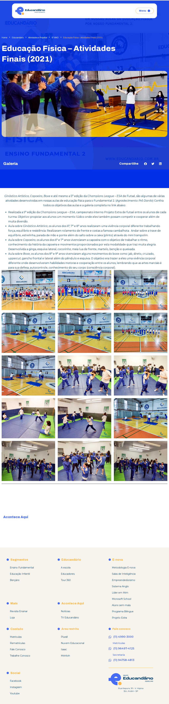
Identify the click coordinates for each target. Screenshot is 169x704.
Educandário (18, 37)
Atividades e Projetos (37, 37)
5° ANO (55, 37)
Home (4, 37)
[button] (145, 163)
